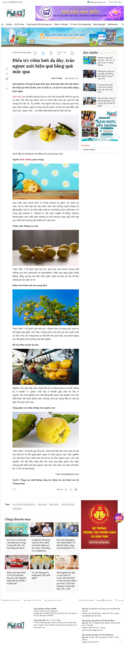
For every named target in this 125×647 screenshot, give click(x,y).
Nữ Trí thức (19, 24)
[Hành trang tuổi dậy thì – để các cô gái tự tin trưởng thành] (89, 60)
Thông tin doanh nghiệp (86, 600)
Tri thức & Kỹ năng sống (80, 24)
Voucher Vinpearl (89, 149)
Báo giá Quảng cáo (104, 600)
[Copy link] (7, 69)
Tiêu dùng (72, 53)
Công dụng (42, 504)
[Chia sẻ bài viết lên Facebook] (7, 74)
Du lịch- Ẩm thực (61, 53)
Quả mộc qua (19, 96)
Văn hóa (51, 53)
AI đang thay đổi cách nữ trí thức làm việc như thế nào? (105, 88)
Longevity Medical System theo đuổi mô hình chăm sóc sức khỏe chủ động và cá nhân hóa (41, 545)
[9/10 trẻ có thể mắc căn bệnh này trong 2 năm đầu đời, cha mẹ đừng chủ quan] (17, 529)
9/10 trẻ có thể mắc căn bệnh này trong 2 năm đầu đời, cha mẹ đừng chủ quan (16, 544)
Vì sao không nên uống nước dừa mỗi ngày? (41, 575)
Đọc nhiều (90, 52)
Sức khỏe (43, 53)
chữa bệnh (17, 509)
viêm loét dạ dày (67, 504)
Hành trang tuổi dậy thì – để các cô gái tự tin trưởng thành (106, 61)
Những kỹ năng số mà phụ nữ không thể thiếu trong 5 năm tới (106, 75)
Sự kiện (9, 24)
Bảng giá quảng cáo (98, 2)
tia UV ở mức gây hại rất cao (24, 504)
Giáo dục (35, 53)
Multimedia (113, 24)
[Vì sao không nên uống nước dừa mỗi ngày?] (42, 562)
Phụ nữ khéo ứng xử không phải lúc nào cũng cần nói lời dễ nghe (107, 102)
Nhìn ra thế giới (61, 24)
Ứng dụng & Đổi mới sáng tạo (39, 24)
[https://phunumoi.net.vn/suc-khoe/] (7, 88)
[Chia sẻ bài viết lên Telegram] (7, 79)
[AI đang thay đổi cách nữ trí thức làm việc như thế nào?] (89, 87)
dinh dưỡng (25, 159)
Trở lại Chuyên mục (14, 489)
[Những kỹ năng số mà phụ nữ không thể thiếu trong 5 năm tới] (89, 74)
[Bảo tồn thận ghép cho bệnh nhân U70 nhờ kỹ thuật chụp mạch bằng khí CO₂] (67, 529)
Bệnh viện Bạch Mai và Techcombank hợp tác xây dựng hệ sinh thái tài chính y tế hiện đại (16, 578)
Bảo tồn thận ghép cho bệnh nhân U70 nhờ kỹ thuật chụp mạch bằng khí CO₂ (66, 544)
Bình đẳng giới (99, 24)
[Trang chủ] (2, 24)
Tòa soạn (120, 600)
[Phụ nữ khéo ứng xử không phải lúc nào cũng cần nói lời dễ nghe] (89, 101)
